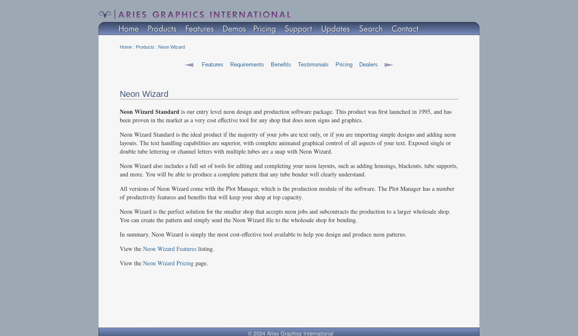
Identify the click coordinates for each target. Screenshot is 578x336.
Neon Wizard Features (169, 249)
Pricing (344, 64)
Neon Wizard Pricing (168, 263)
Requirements (247, 64)
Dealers (368, 64)
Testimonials (313, 64)
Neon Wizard (171, 47)
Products (145, 47)
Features (212, 64)
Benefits (281, 64)
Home (126, 47)
